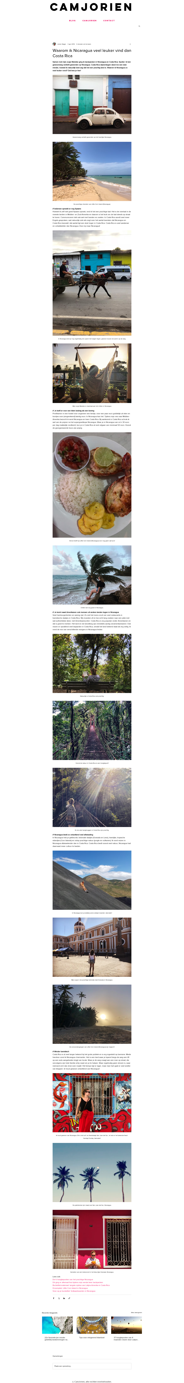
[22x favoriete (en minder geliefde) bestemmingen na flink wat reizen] (57, 1325)
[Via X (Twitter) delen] (59, 1298)
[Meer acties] (130, 44)
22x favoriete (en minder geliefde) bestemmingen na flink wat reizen (56, 1338)
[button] (139, 26)
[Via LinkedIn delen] (64, 1298)
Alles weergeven (136, 1312)
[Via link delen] (69, 1298)
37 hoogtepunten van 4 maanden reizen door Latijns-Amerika (126, 1338)
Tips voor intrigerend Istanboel (91, 1337)
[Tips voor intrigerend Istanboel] (92, 1325)
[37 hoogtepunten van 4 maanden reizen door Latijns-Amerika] (126, 1325)
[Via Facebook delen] (54, 1298)
